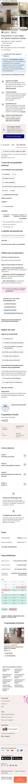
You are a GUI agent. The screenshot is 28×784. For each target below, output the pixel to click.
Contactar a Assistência (8, 733)
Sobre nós (4, 704)
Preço (13, 145)
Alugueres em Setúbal (6, 669)
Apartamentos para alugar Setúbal (18, 670)
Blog (2, 706)
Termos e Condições (7, 720)
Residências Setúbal (5, 689)
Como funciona (5, 701)
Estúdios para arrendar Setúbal (19, 685)
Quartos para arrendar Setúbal (7, 685)
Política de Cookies (6, 717)
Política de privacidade (7, 714)
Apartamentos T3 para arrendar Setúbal (7, 681)
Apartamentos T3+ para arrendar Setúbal (19, 681)
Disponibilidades (21, 145)
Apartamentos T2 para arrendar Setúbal (19, 676)
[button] (18, 28)
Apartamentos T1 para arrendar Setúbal (7, 676)
